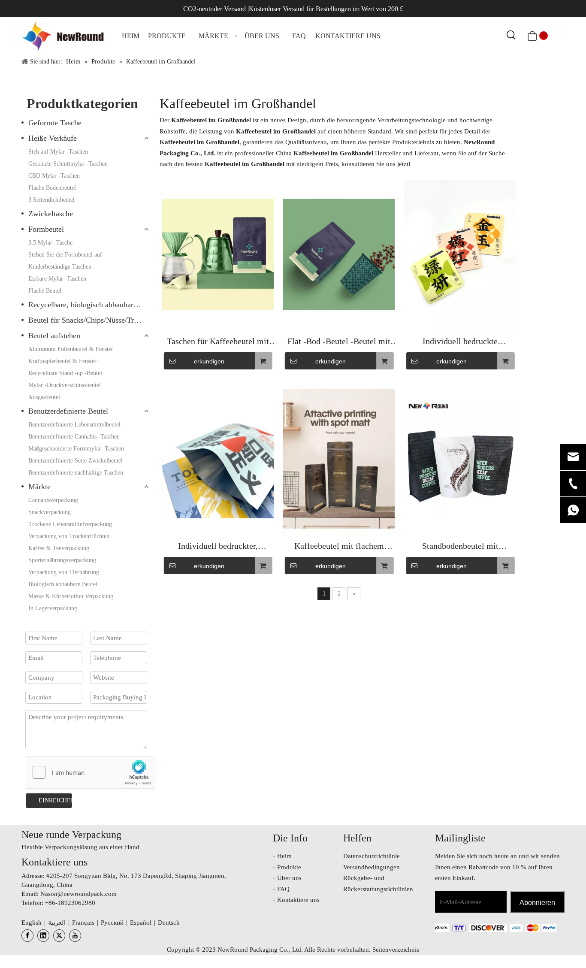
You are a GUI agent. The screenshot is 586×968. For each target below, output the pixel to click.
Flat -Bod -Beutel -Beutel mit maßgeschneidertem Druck (338, 342)
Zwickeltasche (50, 213)
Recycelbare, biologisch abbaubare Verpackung (89, 304)
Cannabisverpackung (53, 500)
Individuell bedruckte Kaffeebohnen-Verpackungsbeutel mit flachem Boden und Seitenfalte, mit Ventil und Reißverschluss (460, 342)
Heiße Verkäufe (52, 138)
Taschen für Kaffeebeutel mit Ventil (218, 342)
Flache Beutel (44, 290)
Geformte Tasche (55, 122)
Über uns (289, 877)
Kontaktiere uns (298, 899)
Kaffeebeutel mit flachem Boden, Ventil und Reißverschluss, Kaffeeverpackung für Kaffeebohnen (339, 547)
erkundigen (209, 361)
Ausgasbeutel (44, 397)
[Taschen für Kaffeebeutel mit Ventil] (218, 255)
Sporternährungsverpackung (62, 560)
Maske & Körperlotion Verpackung (70, 596)
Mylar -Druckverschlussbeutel (64, 385)
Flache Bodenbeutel (52, 188)
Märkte (39, 486)
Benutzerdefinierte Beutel (68, 411)
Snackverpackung (49, 512)
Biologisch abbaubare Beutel (62, 584)
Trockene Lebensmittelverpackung (70, 524)
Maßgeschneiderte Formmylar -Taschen (76, 448)
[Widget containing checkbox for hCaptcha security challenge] (91, 773)
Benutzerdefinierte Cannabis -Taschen (74, 436)
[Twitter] (59, 935)
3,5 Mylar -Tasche (50, 242)
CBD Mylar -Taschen (54, 175)
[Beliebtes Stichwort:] (511, 35)
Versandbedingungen (371, 867)
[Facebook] (27, 935)
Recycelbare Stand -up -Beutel (65, 373)
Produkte (289, 867)
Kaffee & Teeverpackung (58, 548)
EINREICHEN (55, 800)
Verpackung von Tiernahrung (63, 572)
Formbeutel (46, 229)
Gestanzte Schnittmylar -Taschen (68, 163)
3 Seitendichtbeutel (51, 200)
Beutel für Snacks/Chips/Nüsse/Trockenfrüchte (89, 320)
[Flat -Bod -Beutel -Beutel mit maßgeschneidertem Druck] (339, 255)
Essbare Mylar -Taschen (57, 278)
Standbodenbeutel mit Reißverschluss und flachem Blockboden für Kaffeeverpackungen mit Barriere (460, 547)
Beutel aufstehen (54, 335)
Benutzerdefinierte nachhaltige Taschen (75, 472)
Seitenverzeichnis (395, 949)
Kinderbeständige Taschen (59, 266)
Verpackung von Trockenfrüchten (68, 536)
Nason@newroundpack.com (78, 893)
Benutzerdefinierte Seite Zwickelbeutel (75, 460)
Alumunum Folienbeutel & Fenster (70, 349)
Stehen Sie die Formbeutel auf (65, 254)
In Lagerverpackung (52, 608)
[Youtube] (75, 935)
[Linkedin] (43, 935)
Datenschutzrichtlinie (371, 856)
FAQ (283, 889)
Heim (284, 856)
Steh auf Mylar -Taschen (58, 151)
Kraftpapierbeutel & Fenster (62, 361)
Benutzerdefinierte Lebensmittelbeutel (74, 424)
